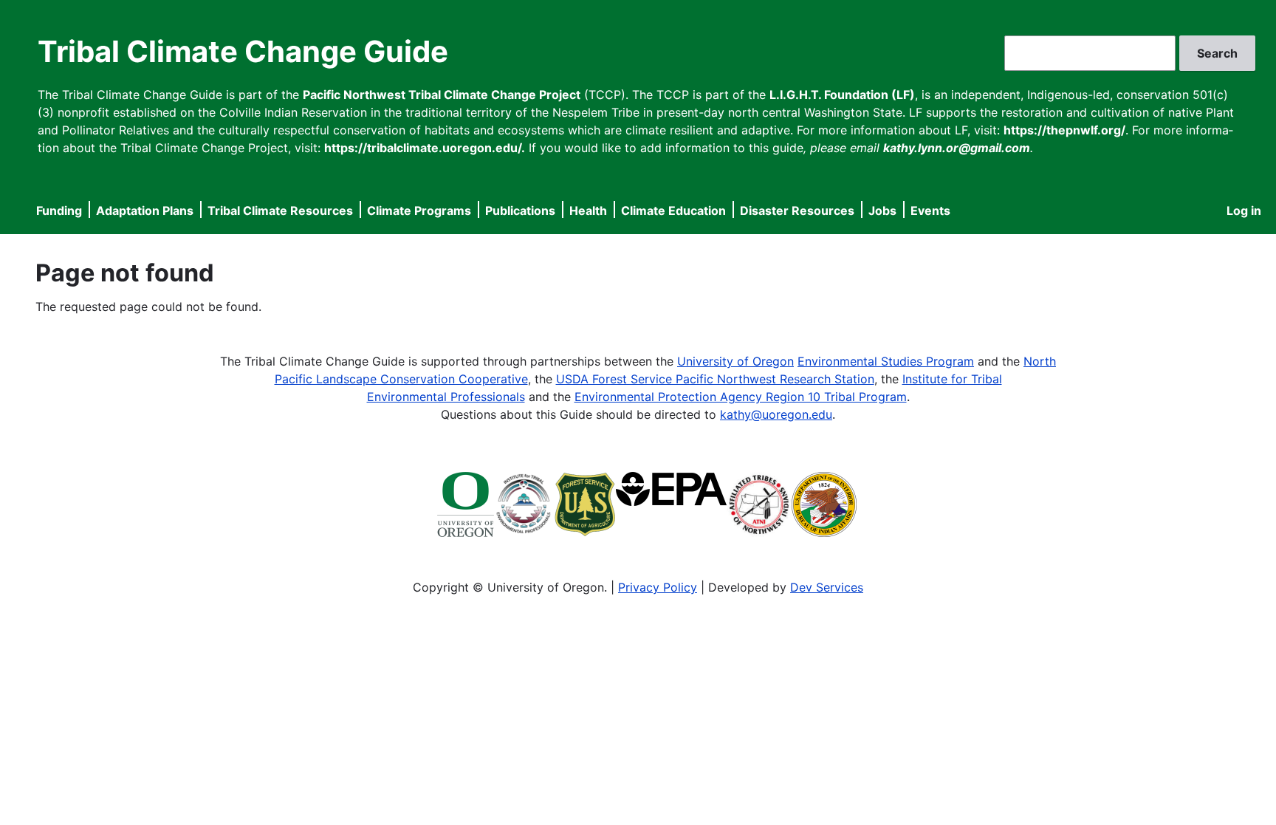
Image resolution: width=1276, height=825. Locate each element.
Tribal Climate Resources (280, 210)
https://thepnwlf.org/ (1064, 130)
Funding (59, 210)
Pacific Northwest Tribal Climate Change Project (441, 94)
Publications (520, 210)
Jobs (882, 210)
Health (588, 210)
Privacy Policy (657, 587)
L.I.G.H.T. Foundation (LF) (842, 94)
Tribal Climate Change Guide (243, 51)
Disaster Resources (797, 210)
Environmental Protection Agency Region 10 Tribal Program (740, 396)
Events (930, 210)
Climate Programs (419, 210)
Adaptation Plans (144, 210)
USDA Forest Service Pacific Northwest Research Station (715, 379)
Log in (1244, 210)
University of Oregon (735, 361)
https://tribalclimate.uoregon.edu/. (424, 147)
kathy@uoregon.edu (776, 414)
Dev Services (826, 587)
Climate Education (673, 210)
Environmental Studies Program (886, 361)
